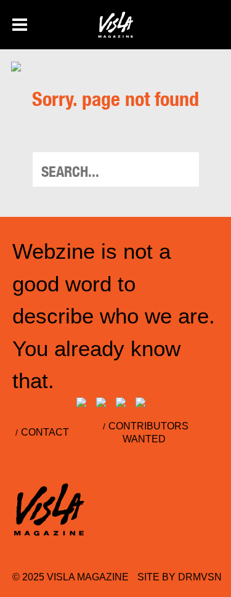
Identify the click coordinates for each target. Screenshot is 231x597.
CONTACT (45, 432)
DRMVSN (200, 577)
